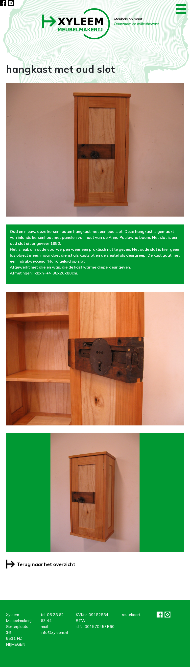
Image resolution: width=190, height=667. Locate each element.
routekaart (131, 614)
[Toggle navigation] (181, 9)
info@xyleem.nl (54, 632)
